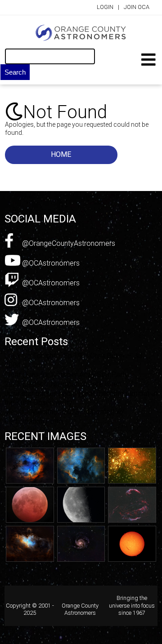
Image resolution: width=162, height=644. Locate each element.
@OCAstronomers (50, 263)
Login (105, 7)
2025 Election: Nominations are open (62, 384)
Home (61, 154)
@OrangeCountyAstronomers (67, 243)
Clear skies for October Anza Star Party (66, 374)
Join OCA (136, 7)
